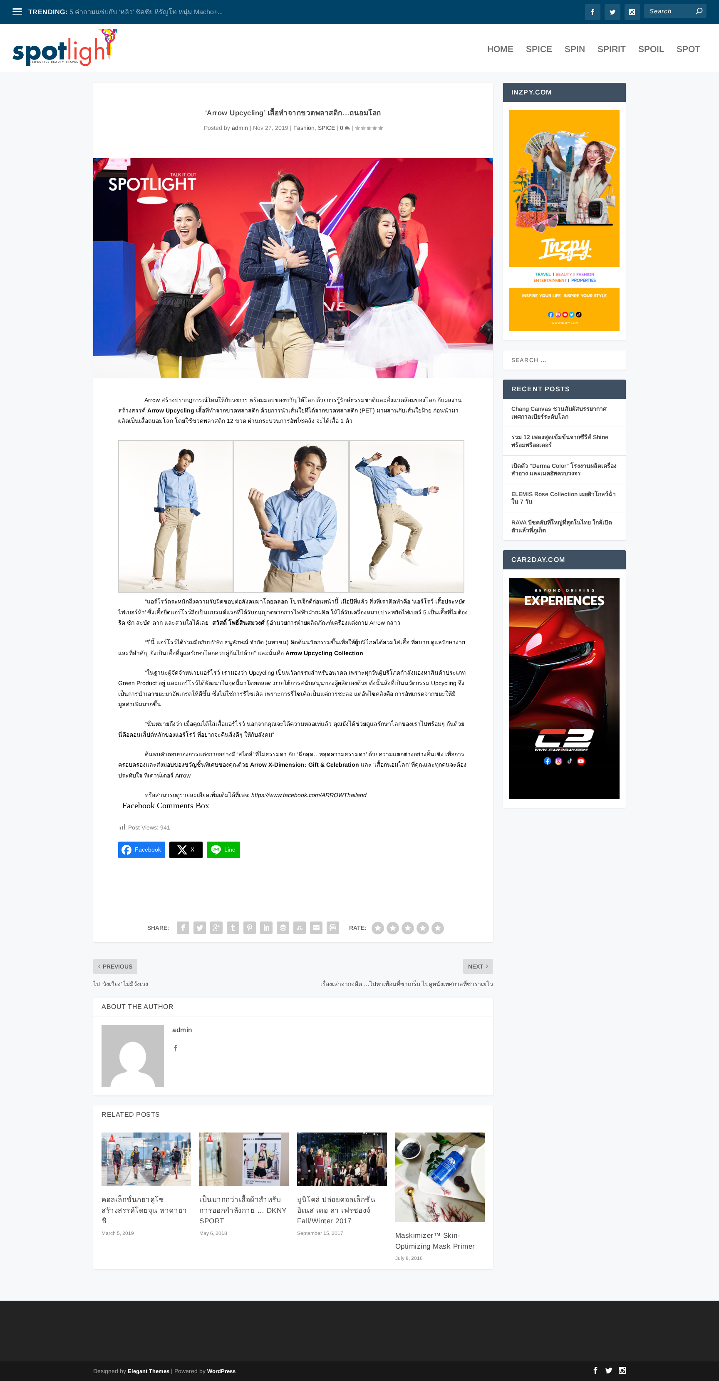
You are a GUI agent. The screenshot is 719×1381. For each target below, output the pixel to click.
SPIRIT (612, 50)
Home (500, 50)
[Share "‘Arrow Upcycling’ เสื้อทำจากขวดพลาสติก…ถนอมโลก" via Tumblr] (233, 927)
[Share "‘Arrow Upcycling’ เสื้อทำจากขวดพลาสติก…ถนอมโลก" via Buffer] (283, 927)
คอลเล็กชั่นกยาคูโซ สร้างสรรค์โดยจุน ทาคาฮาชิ (144, 1210)
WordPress (221, 1371)
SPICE (539, 50)
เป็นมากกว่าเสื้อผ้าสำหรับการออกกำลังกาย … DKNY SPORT (243, 1210)
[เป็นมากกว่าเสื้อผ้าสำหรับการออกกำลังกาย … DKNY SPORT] (244, 1159)
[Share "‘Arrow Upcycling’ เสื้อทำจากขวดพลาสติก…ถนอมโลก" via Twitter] (199, 927)
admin (240, 127)
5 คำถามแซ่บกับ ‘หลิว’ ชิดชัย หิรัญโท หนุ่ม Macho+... (146, 11)
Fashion (304, 127)
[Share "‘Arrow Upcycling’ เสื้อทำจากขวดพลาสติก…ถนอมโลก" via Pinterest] (249, 927)
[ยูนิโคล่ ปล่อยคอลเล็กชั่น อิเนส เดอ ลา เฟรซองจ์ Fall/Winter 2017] (342, 1159)
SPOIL (651, 50)
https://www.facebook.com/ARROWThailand (309, 795)
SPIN (575, 50)
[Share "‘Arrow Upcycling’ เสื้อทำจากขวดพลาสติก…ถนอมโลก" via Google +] (216, 927)
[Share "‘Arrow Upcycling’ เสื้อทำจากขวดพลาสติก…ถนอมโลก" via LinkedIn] (266, 927)
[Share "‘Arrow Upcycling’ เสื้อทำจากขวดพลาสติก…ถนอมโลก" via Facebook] (183, 927)
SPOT (688, 50)
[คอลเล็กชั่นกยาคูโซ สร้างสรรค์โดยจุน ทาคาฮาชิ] (146, 1159)
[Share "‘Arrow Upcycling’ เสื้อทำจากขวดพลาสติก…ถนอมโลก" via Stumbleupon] (299, 927)
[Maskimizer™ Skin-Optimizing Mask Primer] (440, 1177)
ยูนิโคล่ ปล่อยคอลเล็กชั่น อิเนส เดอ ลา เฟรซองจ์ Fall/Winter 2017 (336, 1210)
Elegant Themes (148, 1371)
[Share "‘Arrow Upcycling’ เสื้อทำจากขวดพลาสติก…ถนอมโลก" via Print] (333, 927)
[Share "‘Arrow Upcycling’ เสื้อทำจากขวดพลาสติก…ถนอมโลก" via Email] (316, 927)
